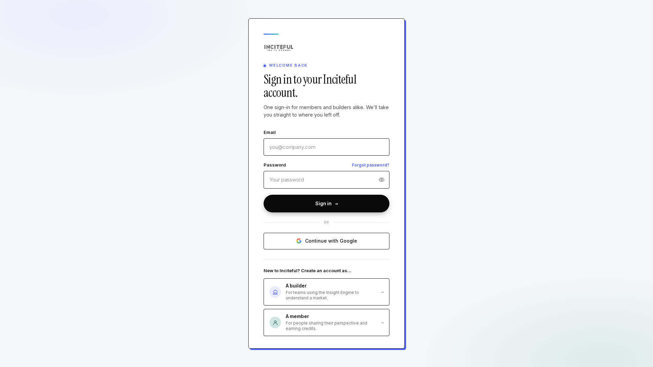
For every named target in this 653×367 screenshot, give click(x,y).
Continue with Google (331, 241)
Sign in (326, 203)
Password (275, 165)
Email (270, 132)
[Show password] (382, 180)
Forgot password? (370, 165)
